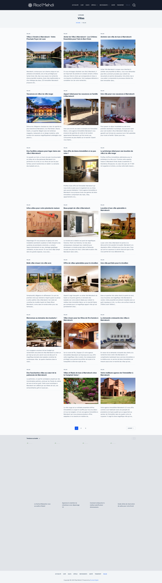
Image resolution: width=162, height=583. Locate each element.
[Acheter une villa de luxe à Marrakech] (118, 53)
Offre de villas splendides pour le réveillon (81, 263)
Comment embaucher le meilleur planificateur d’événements (97, 505)
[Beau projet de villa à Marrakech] (81, 224)
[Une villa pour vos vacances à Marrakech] (118, 110)
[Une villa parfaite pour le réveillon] (118, 279)
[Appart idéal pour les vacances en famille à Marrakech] (81, 112)
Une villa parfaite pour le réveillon (114, 263)
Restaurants (104, 5)
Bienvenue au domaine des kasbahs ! (42, 318)
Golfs (87, 5)
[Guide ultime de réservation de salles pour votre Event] (113, 505)
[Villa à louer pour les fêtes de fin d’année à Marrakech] (81, 336)
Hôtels (93, 5)
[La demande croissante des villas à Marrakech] (118, 336)
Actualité (75, 5)
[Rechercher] (134, 5)
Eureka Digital (94, 580)
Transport (120, 5)
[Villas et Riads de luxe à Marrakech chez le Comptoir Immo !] (81, 391)
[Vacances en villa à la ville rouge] (44, 110)
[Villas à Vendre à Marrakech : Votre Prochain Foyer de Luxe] (44, 55)
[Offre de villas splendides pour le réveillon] (81, 279)
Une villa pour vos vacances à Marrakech (117, 94)
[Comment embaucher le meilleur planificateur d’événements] (85, 505)
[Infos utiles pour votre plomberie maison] (44, 224)
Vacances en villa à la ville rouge (40, 94)
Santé (113, 5)
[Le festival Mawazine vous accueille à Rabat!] (30, 505)
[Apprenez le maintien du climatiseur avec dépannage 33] (57, 505)
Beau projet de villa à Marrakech (77, 208)
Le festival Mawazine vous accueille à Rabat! (42, 505)
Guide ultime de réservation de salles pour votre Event (126, 505)
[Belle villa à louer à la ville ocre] (44, 279)
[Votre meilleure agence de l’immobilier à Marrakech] (118, 391)
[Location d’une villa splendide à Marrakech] (118, 226)
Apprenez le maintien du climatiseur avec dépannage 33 (70, 505)
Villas (128, 5)
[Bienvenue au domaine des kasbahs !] (44, 334)
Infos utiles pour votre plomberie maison (43, 208)
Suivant (130, 428)
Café (82, 5)
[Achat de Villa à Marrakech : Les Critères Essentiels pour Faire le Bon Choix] (81, 55)
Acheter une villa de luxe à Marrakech (116, 37)
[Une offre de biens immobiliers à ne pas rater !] (81, 169)
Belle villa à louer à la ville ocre (39, 263)
